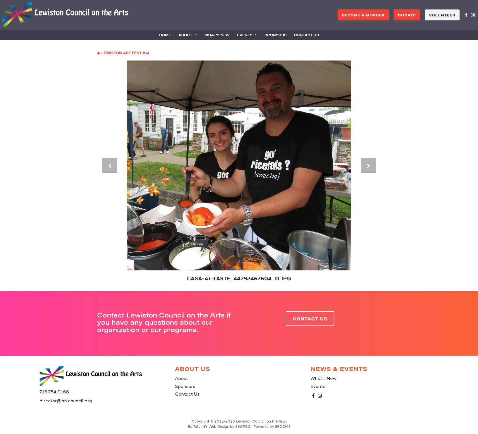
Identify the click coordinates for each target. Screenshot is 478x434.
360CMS (283, 426)
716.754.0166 (54, 391)
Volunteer (442, 14)
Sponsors (276, 34)
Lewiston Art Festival (125, 53)
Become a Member (363, 14)
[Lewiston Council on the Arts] (65, 14)
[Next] (368, 165)
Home (165, 34)
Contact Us (306, 34)
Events (244, 34)
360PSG (242, 426)
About (185, 34)
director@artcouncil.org (66, 400)
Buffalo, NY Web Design (208, 426)
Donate (407, 14)
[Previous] (109, 165)
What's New (217, 34)
